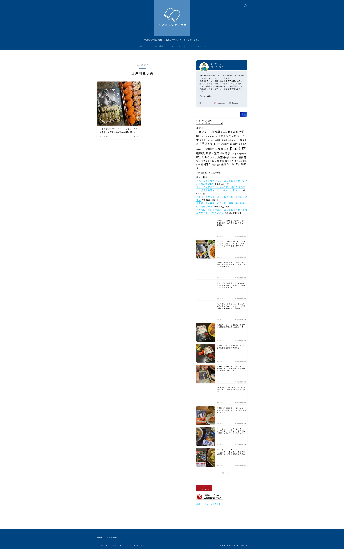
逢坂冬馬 (216, 164)
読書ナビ (142, 46)
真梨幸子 (223, 157)
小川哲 (217, 144)
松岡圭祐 (238, 148)
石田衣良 (203, 161)
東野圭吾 (223, 149)
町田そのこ (203, 157)
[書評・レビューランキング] (221, 496)
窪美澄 (221, 161)
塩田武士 (203, 140)
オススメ (176, 46)
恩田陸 (234, 143)
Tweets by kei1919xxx (208, 173)
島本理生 (225, 144)
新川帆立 (243, 144)
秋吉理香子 (212, 161)
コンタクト (116, 546)
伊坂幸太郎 (204, 137)
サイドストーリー (197, 46)
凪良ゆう (223, 136)
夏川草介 (211, 140)
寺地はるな (206, 143)
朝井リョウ (201, 149)
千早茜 (232, 136)
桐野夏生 (202, 153)
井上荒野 (233, 132)
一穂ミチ (201, 132)
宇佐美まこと (233, 140)
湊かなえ (243, 154)
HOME (100, 537)
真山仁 (213, 158)
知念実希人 (234, 158)
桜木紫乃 (214, 153)
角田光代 (238, 161)
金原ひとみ (228, 164)
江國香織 (235, 154)
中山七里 (214, 132)
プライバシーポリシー (135, 546)
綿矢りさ (229, 161)
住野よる (214, 137)
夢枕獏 (224, 140)
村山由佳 (211, 149)
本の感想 (159, 46)
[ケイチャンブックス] (172, 18)
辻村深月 (206, 164)
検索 (243, 114)
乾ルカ (224, 132)
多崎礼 (218, 140)
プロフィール (102, 546)
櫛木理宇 (225, 153)
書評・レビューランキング (208, 504)
